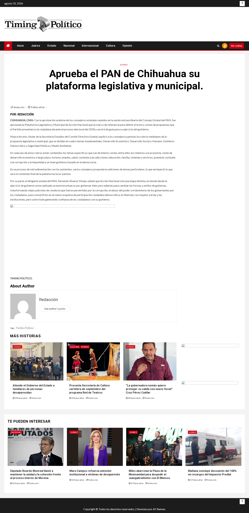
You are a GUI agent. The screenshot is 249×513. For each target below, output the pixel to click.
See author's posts (54, 308)
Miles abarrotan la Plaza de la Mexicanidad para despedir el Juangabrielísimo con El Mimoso (149, 474)
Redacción (19, 107)
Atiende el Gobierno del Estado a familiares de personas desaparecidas (34, 389)
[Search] (218, 46)
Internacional (90, 45)
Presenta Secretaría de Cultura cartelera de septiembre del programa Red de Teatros (89, 389)
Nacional (69, 45)
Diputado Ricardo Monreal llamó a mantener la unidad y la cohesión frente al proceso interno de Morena (35, 474)
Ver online (236, 45)
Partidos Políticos (25, 328)
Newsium (142, 509)
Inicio (20, 45)
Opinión (127, 45)
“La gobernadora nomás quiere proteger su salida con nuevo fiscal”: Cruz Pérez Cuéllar (149, 389)
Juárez (35, 45)
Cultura (110, 45)
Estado (51, 45)
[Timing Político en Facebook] (242, 3)
